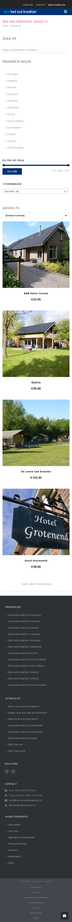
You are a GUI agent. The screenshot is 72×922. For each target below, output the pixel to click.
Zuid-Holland (14, 127)
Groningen (12, 74)
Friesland (12, 80)
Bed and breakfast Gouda (22, 738)
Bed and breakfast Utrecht (23, 653)
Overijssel (12, 94)
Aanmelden (14, 824)
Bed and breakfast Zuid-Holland (26, 665)
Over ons (13, 831)
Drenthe (11, 87)
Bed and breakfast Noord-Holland (27, 659)
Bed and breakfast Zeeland (23, 672)
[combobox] (36, 191)
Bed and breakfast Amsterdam (25, 731)
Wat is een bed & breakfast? (24, 706)
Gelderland (13, 107)
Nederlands (14, 856)
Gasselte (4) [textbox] (35, 191)
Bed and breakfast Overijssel (24, 634)
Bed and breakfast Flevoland (24, 640)
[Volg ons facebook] (7, 771)
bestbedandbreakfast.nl (22, 805)
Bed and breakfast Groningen (24, 614)
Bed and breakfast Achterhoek (25, 725)
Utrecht (11, 114)
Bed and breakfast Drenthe (23, 627)
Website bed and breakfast (23, 719)
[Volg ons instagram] (13, 771)
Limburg (11, 140)
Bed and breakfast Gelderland (25, 646)
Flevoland (12, 100)
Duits (11, 862)
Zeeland (11, 134)
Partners (13, 850)
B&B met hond (16, 750)
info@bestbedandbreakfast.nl (25, 800)
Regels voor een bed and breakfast (27, 712)
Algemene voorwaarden (21, 837)
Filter (12, 171)
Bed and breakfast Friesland (24, 621)
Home (5, 26)
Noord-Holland (15, 121)
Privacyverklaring (17, 843)
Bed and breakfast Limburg (23, 678)
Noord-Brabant (15, 147)
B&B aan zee (15, 744)
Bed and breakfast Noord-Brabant (27, 684)
